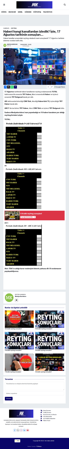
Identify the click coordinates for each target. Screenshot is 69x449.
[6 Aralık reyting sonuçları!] (49, 362)
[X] (17, 430)
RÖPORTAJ (37, 12)
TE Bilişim (39, 446)
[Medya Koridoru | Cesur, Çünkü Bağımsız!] (34, 5)
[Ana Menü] (4, 5)
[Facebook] (14, 430)
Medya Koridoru (20, 296)
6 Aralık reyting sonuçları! (43, 372)
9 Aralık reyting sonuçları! (43, 350)
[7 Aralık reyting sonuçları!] (19, 362)
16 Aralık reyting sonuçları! (43, 328)
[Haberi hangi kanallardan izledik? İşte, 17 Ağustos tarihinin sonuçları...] (34, 66)
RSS (18, 440)
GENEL (20, 12)
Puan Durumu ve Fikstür (50, 414)
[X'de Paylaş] (8, 87)
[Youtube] (27, 430)
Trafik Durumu (47, 412)
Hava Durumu (47, 410)
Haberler (6, 28)
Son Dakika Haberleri (49, 418)
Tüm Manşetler (47, 416)
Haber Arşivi (46, 420)
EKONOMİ (12, 12)
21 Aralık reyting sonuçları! (13, 328)
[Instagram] (21, 430)
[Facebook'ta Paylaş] (5, 87)
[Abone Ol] (59, 87)
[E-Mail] (16, 300)
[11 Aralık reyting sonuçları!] (19, 340)
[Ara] (65, 5)
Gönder (8, 398)
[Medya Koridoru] (9, 297)
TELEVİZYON (47, 12)
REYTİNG (14, 28)
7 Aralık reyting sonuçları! (13, 372)
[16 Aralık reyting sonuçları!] (49, 319)
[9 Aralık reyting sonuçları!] (49, 340)
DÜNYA (3, 12)
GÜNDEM (28, 12)
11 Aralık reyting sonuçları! (13, 350)
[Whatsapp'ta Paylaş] (12, 87)
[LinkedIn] (24, 430)
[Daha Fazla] (15, 87)
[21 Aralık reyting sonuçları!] (19, 319)
